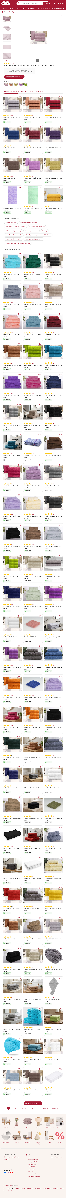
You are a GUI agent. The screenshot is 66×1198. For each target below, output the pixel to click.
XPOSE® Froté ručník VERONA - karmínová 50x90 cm (40, 395)
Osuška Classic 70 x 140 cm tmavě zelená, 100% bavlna (20, 758)
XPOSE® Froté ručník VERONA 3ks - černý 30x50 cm (19, 969)
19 (20, 283)
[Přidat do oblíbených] (20, 127)
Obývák (17, 1142)
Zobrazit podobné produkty (14, 76)
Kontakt (6, 1159)
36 (61, 344)
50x (12, 302)
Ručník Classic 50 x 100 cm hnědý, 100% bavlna (38, 758)
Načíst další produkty (32, 1103)
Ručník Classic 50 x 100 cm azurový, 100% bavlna (18, 455)
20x (53, 544)
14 (61, 585)
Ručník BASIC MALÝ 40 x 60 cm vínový (35, 148)
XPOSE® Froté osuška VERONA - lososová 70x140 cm (19, 335)
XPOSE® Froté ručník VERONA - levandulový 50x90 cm (20, 516)
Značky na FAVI (32, 1161)
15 (20, 314)
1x (32, 115)
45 (61, 253)
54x (33, 453)
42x (33, 332)
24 (40, 948)
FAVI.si (10, 1191)
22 (61, 314)
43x (33, 302)
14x (53, 785)
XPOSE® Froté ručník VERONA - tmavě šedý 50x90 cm (20, 304)
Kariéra (6, 1161)
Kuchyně (39, 8)
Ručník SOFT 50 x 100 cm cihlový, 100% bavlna (38, 637)
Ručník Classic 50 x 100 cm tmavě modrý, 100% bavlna (19, 788)
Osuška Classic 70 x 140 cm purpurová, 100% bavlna (19, 486)
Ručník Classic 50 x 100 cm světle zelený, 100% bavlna (20, 576)
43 (40, 404)
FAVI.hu (34, 1188)
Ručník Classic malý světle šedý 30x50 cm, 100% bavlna (20, 999)
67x (12, 332)
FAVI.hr (39, 1188)
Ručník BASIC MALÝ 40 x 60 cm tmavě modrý (17, 148)
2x (11, 1088)
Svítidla (23, 8)
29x (12, 514)
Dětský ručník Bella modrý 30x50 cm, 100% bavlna (18, 1090)
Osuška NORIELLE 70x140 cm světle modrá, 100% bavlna (41, 1060)
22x (53, 363)
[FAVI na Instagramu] (8, 1172)
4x (11, 145)
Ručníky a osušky (14, 12)
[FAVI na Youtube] (11, 1172)
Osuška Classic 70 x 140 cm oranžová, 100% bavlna (18, 697)
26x (53, 302)
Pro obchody (31, 1169)
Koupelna (46, 8)
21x (32, 423)
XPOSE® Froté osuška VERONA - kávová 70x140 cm (19, 818)
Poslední (53, 1108)
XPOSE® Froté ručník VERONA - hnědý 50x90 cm (39, 546)
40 (20, 404)
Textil (17, 8)
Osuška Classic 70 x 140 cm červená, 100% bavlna (18, 909)
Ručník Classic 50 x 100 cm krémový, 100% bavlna (39, 969)
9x (32, 176)
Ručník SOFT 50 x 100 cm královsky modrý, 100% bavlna (41, 697)
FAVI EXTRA (31, 1171)
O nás (29, 1157)
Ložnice (27, 1142)
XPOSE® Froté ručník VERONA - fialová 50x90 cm (18, 395)
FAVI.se (49, 1188)
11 (20, 978)
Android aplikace (58, 1157)
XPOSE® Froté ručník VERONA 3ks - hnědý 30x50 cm (40, 939)
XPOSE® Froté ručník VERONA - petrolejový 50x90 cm (40, 335)
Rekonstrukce (31, 8)
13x (53, 725)
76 (40, 797)
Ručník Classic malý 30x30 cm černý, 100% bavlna (39, 818)
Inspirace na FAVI (33, 1164)
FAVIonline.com (7, 1185)
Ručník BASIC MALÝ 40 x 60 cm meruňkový (37, 117)
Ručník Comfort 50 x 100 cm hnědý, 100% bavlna (18, 939)
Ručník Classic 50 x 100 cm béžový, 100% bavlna (38, 425)
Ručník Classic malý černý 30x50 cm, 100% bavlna (18, 848)
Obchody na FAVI (33, 1159)
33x (33, 604)
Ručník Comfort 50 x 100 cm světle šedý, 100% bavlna (19, 425)
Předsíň (49, 1142)
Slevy (59, 1142)
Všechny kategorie (56, 8)
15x (12, 695)
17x (12, 115)
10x (12, 176)
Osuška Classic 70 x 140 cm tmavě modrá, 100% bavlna (20, 606)
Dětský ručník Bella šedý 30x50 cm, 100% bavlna (39, 788)
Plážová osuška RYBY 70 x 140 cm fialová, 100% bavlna (19, 208)
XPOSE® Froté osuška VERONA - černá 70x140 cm (18, 546)
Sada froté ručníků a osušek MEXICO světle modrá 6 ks (41, 1029)
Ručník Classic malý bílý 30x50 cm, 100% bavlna (38, 878)
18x (53, 634)
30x (33, 272)
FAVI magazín (31, 1166)
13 (40, 374)
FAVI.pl (23, 1188)
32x (33, 695)
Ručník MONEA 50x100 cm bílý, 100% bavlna (16, 637)
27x (12, 453)
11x (12, 725)
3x (13, 63)
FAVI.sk (18, 1188)
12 (20, 585)
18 (40, 253)
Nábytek (4, 8)
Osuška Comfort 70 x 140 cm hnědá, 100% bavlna (18, 365)
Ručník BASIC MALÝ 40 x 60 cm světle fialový (38, 178)
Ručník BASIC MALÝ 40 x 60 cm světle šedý (16, 117)
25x (53, 695)
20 (40, 283)
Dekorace (12, 8)
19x (53, 483)
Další (44, 1108)
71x (12, 272)
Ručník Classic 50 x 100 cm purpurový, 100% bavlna (18, 727)
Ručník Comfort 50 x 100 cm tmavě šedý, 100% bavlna (19, 878)
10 (61, 706)
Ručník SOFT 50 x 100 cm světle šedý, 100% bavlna (18, 1029)
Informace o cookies (34, 1176)
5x (53, 115)
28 (61, 767)
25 (40, 857)
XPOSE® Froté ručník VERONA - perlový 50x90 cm (39, 304)
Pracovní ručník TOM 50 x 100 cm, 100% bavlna (38, 455)
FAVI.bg (62, 1188)
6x (32, 574)
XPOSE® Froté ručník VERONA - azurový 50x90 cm (18, 274)
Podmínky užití (32, 1173)
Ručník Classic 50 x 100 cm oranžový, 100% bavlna (39, 727)
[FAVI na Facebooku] (5, 1172)
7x (53, 906)
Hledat (46, 3)
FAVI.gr (5, 1191)
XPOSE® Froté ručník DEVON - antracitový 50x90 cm (40, 909)
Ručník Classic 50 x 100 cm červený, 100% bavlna (39, 848)
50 (61, 465)
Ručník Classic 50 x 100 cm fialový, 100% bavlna (17, 667)
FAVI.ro (29, 1188)
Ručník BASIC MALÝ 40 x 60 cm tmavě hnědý (17, 178)
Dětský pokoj (38, 1143)
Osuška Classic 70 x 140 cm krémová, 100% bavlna (39, 576)
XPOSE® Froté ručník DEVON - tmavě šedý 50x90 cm (40, 667)
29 (61, 495)
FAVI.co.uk (56, 1188)
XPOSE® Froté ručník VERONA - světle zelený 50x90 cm (41, 606)
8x (11, 363)
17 (40, 344)
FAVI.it (44, 1188)
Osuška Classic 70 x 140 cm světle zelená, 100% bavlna (40, 365)
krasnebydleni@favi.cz (12, 1157)
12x (32, 363)
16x (12, 604)
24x (53, 393)
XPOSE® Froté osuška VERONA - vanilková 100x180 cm (40, 516)
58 (61, 404)
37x (53, 272)
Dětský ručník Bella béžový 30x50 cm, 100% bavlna (39, 999)
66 (61, 283)
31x (12, 634)
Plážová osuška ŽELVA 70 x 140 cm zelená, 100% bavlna (40, 208)
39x (12, 393)
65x (33, 514)
